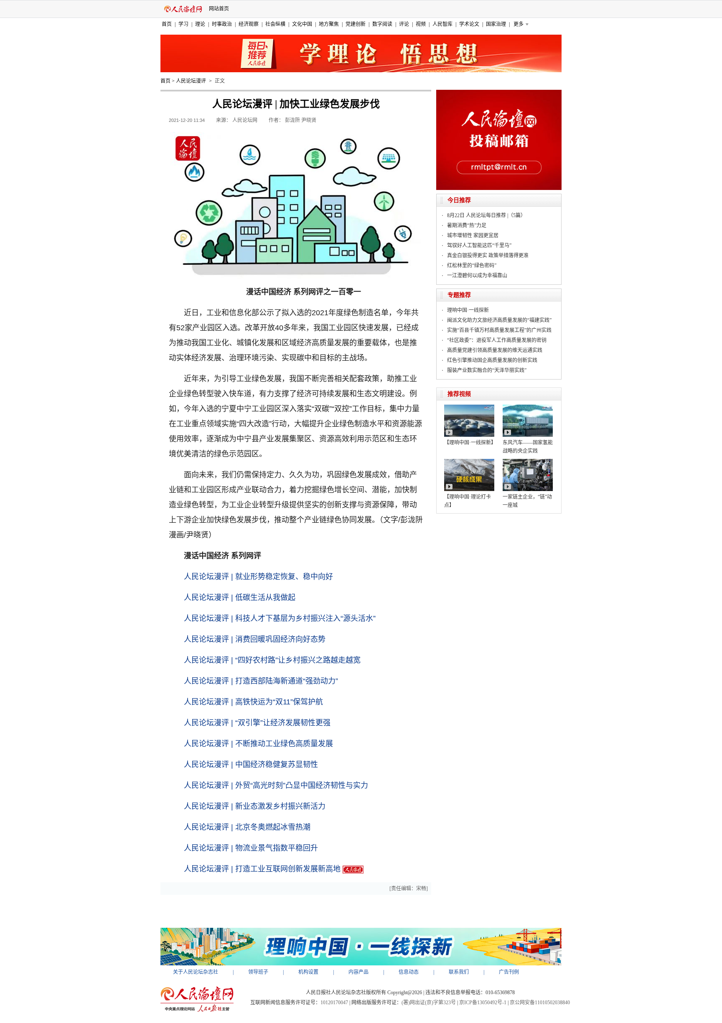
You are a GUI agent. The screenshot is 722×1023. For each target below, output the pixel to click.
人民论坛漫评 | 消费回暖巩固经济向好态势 (254, 639)
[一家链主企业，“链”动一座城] (528, 462)
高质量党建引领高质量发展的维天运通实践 (494, 350)
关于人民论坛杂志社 (195, 972)
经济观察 (249, 24)
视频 (421, 24)
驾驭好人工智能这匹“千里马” (479, 245)
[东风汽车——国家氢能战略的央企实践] (528, 407)
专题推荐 (459, 295)
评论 (404, 24)
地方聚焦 (329, 24)
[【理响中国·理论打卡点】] (469, 462)
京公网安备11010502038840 (540, 1002)
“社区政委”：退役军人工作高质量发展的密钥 (497, 340)
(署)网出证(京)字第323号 (429, 1002)
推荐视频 (459, 394)
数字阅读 (382, 24)
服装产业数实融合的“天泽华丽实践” (486, 370)
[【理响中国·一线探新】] (469, 407)
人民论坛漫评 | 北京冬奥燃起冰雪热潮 (247, 827)
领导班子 (258, 972)
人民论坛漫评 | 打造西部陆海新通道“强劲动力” (261, 681)
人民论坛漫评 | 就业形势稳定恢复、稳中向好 (258, 576)
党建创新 (356, 24)
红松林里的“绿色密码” (471, 265)
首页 (167, 24)
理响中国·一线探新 (468, 310)
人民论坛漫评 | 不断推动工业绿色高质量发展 (258, 743)
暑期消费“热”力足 (466, 225)
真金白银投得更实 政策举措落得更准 (488, 255)
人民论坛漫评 (191, 81)
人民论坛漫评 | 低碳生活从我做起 (239, 597)
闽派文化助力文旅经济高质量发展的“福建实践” (499, 320)
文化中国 (302, 24)
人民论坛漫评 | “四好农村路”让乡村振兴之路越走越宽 (272, 660)
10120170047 (334, 1002)
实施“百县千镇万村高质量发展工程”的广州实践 (499, 330)
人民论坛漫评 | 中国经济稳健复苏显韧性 (251, 764)
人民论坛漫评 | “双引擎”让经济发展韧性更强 (257, 723)
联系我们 (459, 972)
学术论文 (469, 24)
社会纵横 (275, 24)
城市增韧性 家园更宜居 (472, 235)
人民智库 (442, 24)
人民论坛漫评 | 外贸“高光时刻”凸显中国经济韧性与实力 (276, 785)
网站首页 (219, 9)
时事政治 (222, 24)
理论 (200, 24)
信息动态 (409, 972)
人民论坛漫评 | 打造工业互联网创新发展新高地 (262, 869)
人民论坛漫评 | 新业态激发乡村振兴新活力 (254, 806)
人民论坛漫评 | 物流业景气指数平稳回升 (251, 848)
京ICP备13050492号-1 (482, 1002)
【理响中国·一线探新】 (470, 443)
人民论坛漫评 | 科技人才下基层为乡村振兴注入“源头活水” (280, 618)
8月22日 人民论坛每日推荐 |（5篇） (486, 215)
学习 (183, 24)
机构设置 (308, 972)
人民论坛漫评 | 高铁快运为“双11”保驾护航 (253, 702)
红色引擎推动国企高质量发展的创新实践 (492, 360)
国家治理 (496, 24)
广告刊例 (509, 972)
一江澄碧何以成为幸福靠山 (477, 276)
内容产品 (358, 972)
